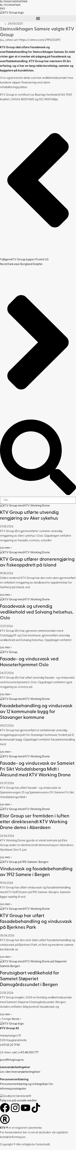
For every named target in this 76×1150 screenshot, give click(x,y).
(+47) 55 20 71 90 (10, 1045)
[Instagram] (15, 1108)
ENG (2, 8)
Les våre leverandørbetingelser (20, 1072)
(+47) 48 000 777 (28, 1052)
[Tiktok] (36, 1108)
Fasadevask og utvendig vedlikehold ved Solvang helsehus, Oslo (36, 612)
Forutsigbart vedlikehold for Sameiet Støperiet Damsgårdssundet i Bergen (29, 979)
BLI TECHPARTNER (10, 5)
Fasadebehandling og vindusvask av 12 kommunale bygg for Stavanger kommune (36, 712)
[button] (38, 18)
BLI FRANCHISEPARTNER (13, 1)
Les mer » (6, 548)
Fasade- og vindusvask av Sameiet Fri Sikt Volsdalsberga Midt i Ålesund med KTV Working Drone (37, 769)
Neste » (16, 1019)
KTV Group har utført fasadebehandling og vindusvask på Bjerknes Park (36, 922)
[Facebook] (5, 1108)
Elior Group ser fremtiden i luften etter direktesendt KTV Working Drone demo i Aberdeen (34, 822)
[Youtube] (25, 1108)
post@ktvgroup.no (12, 1060)
